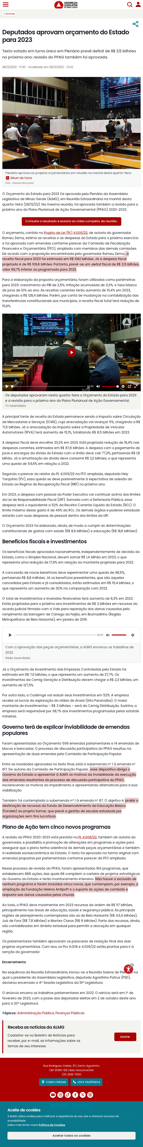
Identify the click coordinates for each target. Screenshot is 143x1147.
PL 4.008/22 (87, 837)
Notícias (10, 13)
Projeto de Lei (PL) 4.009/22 (66, 233)
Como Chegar (56, 1082)
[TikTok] (68, 1095)
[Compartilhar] (135, 24)
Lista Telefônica (88, 1082)
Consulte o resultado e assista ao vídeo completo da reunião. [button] (71, 221)
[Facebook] (75, 1095)
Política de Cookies (52, 1125)
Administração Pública (35, 1013)
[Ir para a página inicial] (68, 4)
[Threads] (90, 1095)
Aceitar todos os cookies (71, 1135)
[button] (132, 965)
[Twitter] (83, 1095)
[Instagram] (60, 1095)
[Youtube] (53, 1095)
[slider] (48, 386)
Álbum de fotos (21, 178)
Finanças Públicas (69, 1013)
